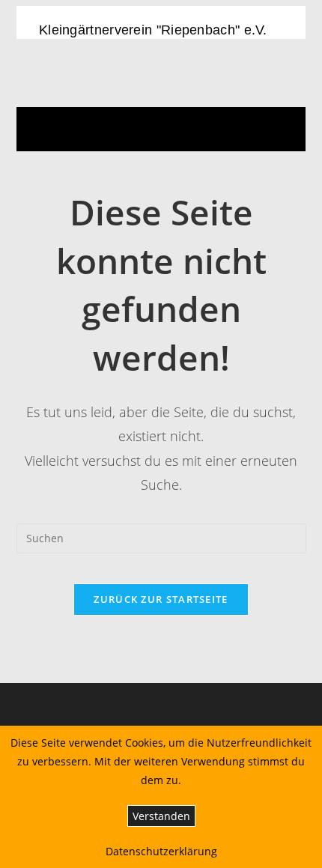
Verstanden (161, 816)
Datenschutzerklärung (161, 851)
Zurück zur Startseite (161, 599)
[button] (161, 129)
